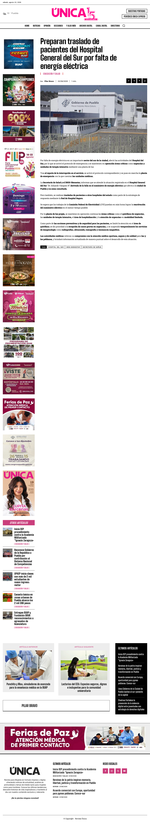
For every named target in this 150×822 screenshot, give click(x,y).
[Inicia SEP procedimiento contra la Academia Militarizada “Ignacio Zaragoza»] (7, 532)
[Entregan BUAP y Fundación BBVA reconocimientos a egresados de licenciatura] (7, 615)
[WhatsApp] (144, 80)
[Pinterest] (139, 80)
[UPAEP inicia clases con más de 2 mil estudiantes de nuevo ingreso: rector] (7, 576)
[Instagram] (111, 771)
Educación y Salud (21, 544)
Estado (55, 786)
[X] (134, 80)
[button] (124, 25)
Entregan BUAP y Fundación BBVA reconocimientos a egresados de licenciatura (23, 618)
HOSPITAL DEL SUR (56, 247)
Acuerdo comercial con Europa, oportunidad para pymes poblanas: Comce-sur (130, 680)
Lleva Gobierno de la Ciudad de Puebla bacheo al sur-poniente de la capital (130, 691)
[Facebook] (128, 80)
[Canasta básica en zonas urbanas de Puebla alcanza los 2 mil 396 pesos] (7, 597)
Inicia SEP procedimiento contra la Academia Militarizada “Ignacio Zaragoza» (24, 534)
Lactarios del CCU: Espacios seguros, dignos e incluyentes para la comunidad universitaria (84, 687)
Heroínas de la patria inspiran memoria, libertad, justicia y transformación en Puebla (130, 668)
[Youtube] (124, 771)
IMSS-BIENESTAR (73, 247)
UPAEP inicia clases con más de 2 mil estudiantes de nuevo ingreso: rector (24, 579)
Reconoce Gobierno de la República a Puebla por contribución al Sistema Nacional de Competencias (24, 557)
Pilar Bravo (49, 81)
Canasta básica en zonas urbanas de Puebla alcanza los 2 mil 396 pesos (23, 599)
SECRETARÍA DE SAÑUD (92, 247)
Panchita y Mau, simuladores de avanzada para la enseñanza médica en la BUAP (28, 685)
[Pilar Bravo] (13, 706)
